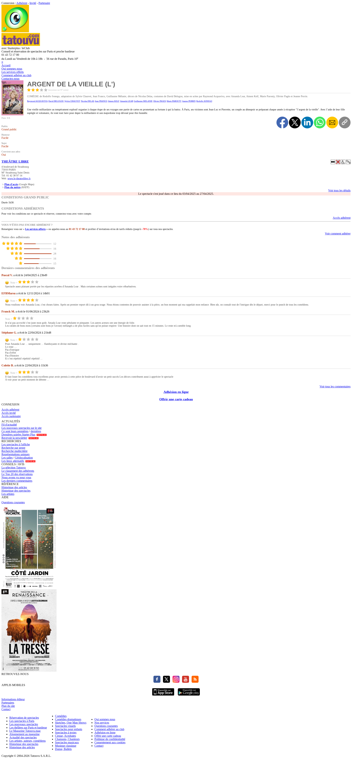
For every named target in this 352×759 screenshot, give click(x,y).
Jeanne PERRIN (189, 101)
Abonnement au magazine (24, 734)
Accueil (5, 65)
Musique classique (65, 745)
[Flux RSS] (194, 681)
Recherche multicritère (14, 451)
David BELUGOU (56, 101)
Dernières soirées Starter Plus (18, 434)
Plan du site (8, 705)
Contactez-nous (10, 78)
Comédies (61, 716)
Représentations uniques (15, 454)
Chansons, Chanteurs (67, 739)
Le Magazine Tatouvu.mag (25, 730)
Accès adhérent (342, 217)
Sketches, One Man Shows (70, 722)
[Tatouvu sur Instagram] (175, 681)
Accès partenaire (11, 416)
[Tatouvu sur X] (165, 681)
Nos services (101, 722)
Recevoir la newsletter (14, 437)
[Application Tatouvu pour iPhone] (163, 696)
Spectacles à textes (65, 732)
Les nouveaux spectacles (23, 724)
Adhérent (21, 3)
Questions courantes (13, 502)
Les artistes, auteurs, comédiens (27, 740)
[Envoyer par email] (332, 122)
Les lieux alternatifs (12, 460)
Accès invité (8, 412)
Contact (5, 709)
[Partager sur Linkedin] (307, 122)
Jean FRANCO (101, 101)
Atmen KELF (113, 101)
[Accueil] (15, 31)
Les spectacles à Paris (21, 721)
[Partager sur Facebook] (282, 122)
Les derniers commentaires (16, 480)
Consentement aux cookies (109, 742)
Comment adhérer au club (16, 75)
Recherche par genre (13, 447)
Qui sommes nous (11, 68)
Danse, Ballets (63, 749)
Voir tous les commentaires (335, 386)
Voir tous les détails (339, 190)
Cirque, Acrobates (65, 735)
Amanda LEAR (126, 101)
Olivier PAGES (159, 101)
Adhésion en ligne (176, 392)
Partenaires (7, 702)
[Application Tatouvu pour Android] (188, 696)
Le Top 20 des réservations (17, 474)
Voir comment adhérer (338, 233)
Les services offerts (12, 72)
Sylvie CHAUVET (72, 101)
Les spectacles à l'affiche (15, 444)
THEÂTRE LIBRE (15, 161)
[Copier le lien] (345, 122)
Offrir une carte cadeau (176, 399)
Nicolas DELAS (87, 101)
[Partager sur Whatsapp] (320, 122)
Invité (33, 3)
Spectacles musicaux (67, 742)
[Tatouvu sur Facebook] (156, 681)
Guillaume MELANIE (143, 101)
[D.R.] (12, 114)
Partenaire (44, 3)
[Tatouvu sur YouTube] (184, 681)
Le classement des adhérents (17, 470)
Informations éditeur (13, 699)
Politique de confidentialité (109, 739)
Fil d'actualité (9, 424)
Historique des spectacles (15, 490)
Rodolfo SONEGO (204, 101)
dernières (36, 431)
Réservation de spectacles (24, 717)
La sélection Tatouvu (13, 467)
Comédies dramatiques (68, 719)
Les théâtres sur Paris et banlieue (28, 727)
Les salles (7, 457)
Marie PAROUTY (174, 101)
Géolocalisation (24, 457)
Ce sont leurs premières (14, 431)
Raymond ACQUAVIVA (37, 101)
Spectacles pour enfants (68, 729)
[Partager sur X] (295, 122)
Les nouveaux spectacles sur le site (21, 427)
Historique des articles (14, 487)
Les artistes (7, 493)
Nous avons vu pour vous (16, 477)
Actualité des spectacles (23, 737)
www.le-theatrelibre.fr (19, 178)
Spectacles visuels (65, 725)
